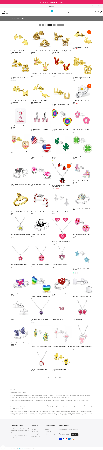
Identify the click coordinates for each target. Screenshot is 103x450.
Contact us (48, 431)
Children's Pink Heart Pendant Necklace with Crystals (59, 265)
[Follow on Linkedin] (13, 437)
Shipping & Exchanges (50, 434)
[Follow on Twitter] (11, 437)
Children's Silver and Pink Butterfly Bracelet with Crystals (60, 318)
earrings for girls (30, 405)
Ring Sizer (33, 429)
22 (55, 377)
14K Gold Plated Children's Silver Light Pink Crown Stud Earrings (40, 74)
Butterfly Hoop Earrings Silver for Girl (40, 129)
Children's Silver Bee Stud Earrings (60, 369)
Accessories (61, 12)
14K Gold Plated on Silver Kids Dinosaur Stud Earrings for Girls (41, 101)
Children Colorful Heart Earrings (60, 129)
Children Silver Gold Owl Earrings (19, 151)
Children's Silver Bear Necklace (39, 369)
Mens (42, 12)
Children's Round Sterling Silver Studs (82, 296)
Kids (55, 12)
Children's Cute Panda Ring (38, 234)
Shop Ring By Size (35, 436)
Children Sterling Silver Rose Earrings (40, 184)
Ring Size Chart (35, 431)
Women (36, 12)
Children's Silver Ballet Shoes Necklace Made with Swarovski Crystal (82, 347)
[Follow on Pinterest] (16, 437)
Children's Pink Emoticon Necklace (40, 264)
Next (60, 377)
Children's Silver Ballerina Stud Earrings (62, 346)
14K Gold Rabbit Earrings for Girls (81, 47)
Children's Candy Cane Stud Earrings (40, 211)
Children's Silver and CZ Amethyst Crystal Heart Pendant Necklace (39, 318)
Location (95, 5)
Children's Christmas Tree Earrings (60, 211)
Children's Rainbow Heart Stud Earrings (41, 296)
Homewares (49, 12)
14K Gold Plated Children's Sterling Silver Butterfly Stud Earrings (81, 78)
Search (47, 429)
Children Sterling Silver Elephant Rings (20, 184)
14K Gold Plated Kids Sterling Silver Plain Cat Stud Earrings (19, 101)
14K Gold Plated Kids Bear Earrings (19, 77)
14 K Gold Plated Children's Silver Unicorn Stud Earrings (19, 51)
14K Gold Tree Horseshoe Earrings (60, 104)
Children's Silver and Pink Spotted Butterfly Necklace (81, 318)
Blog (68, 12)
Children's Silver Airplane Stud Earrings (20, 318)
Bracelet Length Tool (36, 434)
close (3, 1)
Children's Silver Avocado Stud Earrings (41, 346)
